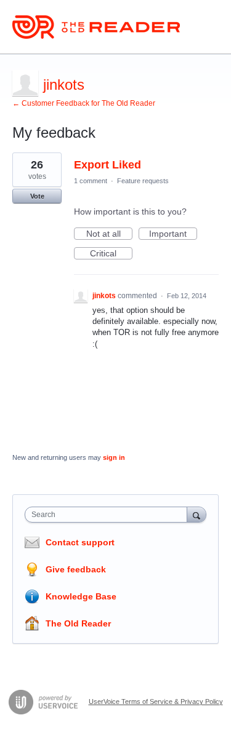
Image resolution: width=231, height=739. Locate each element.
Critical (111, 253)
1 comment (90, 180)
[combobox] (109, 514)
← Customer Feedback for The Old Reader (83, 103)
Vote (37, 196)
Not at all (109, 234)
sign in (114, 457)
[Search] (196, 514)
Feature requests (143, 180)
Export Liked (107, 165)
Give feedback (76, 569)
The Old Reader (78, 623)
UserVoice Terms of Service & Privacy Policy (156, 701)
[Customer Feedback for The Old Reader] (96, 27)
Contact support (80, 542)
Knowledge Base (81, 596)
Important (173, 234)
